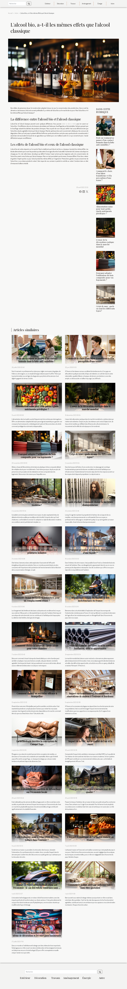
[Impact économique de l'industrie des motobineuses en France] (90, 588)
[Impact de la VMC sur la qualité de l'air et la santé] (90, 732)
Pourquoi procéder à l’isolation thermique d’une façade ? (90, 551)
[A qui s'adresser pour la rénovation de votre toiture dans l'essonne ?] (37, 828)
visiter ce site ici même (69, 124)
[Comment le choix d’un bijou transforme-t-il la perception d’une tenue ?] (105, 159)
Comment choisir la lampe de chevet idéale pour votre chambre (36, 647)
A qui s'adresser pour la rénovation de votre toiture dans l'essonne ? (37, 838)
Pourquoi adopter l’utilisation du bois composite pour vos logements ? (104, 276)
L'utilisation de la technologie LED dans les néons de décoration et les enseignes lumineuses (37, 934)
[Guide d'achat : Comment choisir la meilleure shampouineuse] (90, 493)
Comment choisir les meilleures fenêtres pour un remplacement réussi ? (37, 599)
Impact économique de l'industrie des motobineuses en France (90, 599)
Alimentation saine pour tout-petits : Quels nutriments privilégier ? (104, 210)
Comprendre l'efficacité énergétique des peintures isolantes (37, 551)
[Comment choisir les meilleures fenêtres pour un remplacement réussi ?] (37, 588)
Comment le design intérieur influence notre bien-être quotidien (90, 886)
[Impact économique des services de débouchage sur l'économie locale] (37, 780)
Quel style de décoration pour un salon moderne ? (37, 503)
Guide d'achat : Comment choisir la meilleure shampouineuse (90, 503)
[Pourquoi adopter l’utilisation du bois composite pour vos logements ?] (105, 261)
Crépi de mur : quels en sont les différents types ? (105, 308)
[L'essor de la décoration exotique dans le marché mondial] (105, 228)
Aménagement (86, 4)
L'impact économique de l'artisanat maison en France (90, 838)
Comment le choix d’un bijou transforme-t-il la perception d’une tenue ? (104, 175)
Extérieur (47, 4)
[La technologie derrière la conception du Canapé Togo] (37, 732)
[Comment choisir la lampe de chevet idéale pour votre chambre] (37, 636)
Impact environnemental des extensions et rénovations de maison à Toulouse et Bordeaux (90, 695)
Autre (112, 4)
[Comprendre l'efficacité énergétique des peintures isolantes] (37, 541)
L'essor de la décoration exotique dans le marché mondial (105, 243)
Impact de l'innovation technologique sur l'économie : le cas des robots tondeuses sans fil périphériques (37, 887)
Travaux (73, 4)
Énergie (100, 4)
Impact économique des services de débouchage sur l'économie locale (37, 790)
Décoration (60, 4)
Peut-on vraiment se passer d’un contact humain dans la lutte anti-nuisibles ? (105, 141)
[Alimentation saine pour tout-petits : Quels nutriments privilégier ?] (105, 194)
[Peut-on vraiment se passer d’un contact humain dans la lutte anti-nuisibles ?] (105, 125)
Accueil (10, 13)
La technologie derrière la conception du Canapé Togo (36, 743)
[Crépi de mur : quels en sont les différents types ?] (105, 294)
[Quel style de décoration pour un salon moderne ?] (37, 493)
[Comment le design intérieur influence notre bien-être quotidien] (90, 876)
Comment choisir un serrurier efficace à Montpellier (37, 695)
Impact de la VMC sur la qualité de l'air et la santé (90, 743)
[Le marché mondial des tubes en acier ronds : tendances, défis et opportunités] (90, 636)
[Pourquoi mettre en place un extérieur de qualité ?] (90, 780)
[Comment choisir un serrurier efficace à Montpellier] (37, 684)
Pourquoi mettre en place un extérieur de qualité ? (90, 790)
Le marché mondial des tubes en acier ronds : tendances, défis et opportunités (90, 647)
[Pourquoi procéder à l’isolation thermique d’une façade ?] (90, 541)
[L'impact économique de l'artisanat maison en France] (90, 828)
